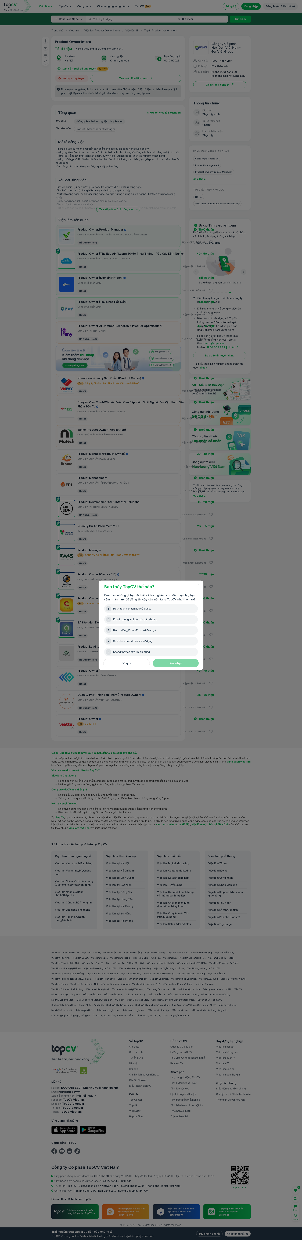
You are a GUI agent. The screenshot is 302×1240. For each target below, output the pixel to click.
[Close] (198, 585)
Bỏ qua (126, 663)
